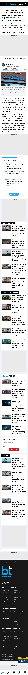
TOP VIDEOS (13, 292)
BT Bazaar (25, 1)
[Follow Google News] (14, 69)
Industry (5, 602)
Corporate (6, 595)
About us (4, 646)
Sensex (5, 622)
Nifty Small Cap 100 (20, 624)
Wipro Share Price (20, 638)
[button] (25, 673)
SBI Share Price (19, 636)
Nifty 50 (17, 622)
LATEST (6, 456)
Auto (16, 602)
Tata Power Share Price (7, 641)
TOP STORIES (8, 223)
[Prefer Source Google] (5, 69)
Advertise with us (6, 648)
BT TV (16, 599)
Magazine (18, 597)
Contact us (16, 646)
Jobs (4, 604)
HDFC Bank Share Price (7, 614)
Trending (5, 597)
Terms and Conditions (7, 651)
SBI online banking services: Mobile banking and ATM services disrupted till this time (15, 174)
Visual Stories (18, 595)
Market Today (6, 590)
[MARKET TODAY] (8, 376)
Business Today (18, 1)
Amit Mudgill (9, 64)
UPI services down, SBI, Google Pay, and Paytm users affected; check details (14, 182)
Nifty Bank (5, 624)
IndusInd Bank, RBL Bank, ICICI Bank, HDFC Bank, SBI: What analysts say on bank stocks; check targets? (15, 166)
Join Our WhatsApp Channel (13, 59)
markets (10, 6)
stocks (14, 6)
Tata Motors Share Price (7, 612)
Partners (16, 651)
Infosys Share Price (7, 636)
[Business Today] (14, 4)
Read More (13, 194)
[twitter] (8, 583)
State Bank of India (14, 100)
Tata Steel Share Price (20, 614)
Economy (18, 590)
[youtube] (5, 583)
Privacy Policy (17, 648)
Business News (4, 6)
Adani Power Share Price (20, 612)
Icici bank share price (7, 638)
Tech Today (6, 593)
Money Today (19, 593)
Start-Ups (5, 599)
